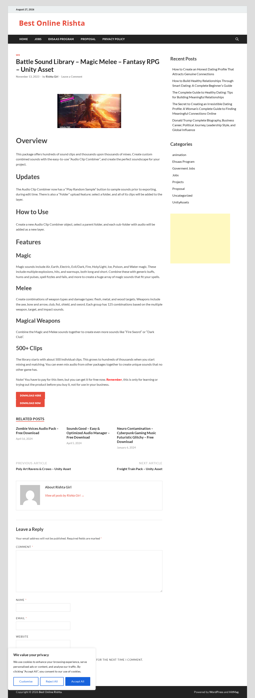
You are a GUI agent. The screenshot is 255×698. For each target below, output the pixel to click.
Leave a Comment (71, 76)
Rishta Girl (52, 76)
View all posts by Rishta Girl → (64, 495)
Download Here (30, 395)
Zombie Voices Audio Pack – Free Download (37, 430)
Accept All (77, 681)
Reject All (52, 681)
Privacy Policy (113, 39)
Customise (25, 681)
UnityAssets (180, 202)
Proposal (88, 39)
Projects (178, 182)
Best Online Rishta (52, 23)
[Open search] (237, 39)
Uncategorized (182, 195)
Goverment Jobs (183, 168)
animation (179, 155)
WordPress (216, 692)
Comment (24, 546)
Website (22, 636)
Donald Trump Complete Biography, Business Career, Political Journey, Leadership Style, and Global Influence (203, 125)
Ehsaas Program (61, 39)
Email (21, 618)
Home (23, 39)
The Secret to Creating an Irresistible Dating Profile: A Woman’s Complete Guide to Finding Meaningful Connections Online (204, 108)
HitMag (233, 692)
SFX (18, 55)
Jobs (37, 39)
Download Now (30, 403)
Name (21, 599)
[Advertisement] (200, 238)
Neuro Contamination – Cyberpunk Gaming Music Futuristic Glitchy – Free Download (136, 435)
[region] (52, 669)
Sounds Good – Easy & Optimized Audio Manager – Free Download (88, 432)
